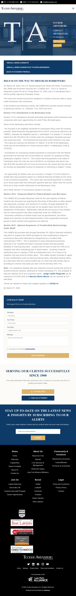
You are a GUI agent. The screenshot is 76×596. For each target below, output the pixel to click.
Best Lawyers (38, 502)
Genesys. (47, 590)
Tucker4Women (61, 462)
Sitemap (25, 568)
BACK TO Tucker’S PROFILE (18, 72)
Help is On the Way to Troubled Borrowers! (34, 80)
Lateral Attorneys (14, 484)
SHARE (58, 45)
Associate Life (15, 487)
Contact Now (15, 299)
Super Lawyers (38, 498)
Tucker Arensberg (60, 24)
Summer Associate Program (14, 491)
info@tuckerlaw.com (50, 2)
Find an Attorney (39, 398)
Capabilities (39, 391)
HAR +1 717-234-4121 (31, 2)
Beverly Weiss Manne (39, 277)
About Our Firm (38, 456)
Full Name (10, 312)
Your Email (10, 327)
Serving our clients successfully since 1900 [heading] (38, 373)
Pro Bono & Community (61, 466)
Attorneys (15, 459)
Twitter (37, 484)
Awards (38, 459)
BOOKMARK (60, 41)
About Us (14, 470)
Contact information (60, 32)
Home (15, 456)
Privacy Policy (61, 487)
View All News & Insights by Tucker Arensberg (28, 67)
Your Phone (10, 320)
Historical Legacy (38, 469)
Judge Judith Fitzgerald (54, 274)
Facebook (38, 491)
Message (10, 334)
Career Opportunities (15, 494)
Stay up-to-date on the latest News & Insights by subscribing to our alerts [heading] (38, 415)
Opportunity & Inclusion (61, 459)
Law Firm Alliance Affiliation (38, 472)
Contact (61, 491)
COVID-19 (53, 284)
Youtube (38, 494)
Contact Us (15, 473)
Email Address (59, 37)
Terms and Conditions (61, 484)
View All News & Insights (18, 63)
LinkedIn (38, 487)
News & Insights (15, 466)
